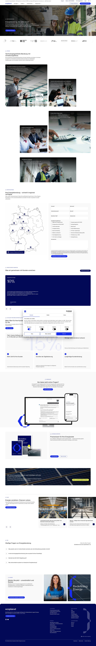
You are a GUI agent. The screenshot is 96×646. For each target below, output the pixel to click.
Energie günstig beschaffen (55, 610)
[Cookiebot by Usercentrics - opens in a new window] (67, 311)
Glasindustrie (52, 630)
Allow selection (48, 333)
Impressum (75, 640)
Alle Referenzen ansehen (54, 622)
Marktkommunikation (74, 617)
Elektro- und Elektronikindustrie (55, 631)
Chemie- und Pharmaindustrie (55, 628)
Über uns (72, 622)
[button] (16, 3)
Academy (72, 611)
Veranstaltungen (74, 614)
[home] (8, 3)
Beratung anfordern (10, 30)
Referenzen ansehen (85, 270)
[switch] (41, 329)
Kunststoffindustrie (53, 626)
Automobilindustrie (53, 627)
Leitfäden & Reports (74, 615)
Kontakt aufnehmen (10, 616)
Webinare (73, 612)
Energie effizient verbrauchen (55, 611)
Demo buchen (63, 456)
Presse (72, 626)
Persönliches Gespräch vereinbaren (16, 597)
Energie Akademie (74, 3)
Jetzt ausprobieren (48, 389)
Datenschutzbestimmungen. (58, 253)
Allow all (64, 333)
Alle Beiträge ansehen (10, 507)
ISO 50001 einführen (53, 612)
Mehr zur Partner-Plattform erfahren (80, 479)
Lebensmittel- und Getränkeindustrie (56, 623)
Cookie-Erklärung (87, 640)
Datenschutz (81, 640)
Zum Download (54, 456)
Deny (32, 333)
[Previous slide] (6, 309)
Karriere (72, 623)
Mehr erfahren (9, 328)
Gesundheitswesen (53, 632)
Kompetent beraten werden (54, 614)
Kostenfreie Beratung (85, 3)
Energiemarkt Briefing (75, 616)
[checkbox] (69, 230)
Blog (72, 610)
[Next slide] (10, 309)
